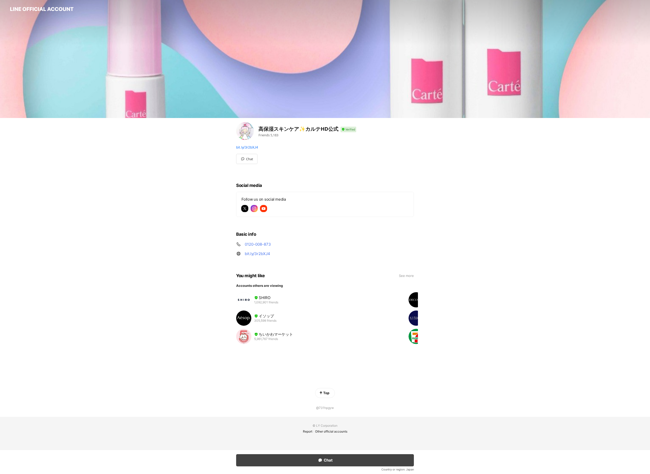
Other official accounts (331, 431)
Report (307, 431)
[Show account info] (348, 129)
